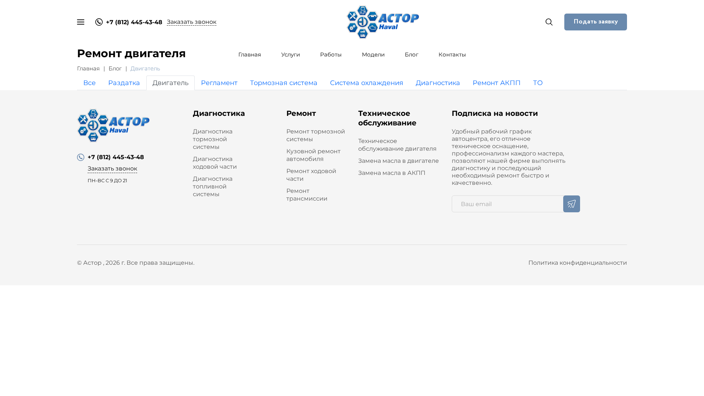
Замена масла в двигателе (398, 160)
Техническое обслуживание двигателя (397, 145)
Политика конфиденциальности (577, 262)
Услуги (290, 54)
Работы (331, 54)
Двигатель (170, 83)
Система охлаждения (366, 83)
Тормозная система (284, 83)
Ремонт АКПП (497, 83)
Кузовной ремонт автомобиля (313, 155)
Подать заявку (595, 21)
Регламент (219, 83)
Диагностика (438, 83)
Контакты (452, 54)
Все (89, 83)
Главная (249, 54)
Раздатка (124, 83)
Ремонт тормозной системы (315, 135)
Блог (411, 54)
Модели (373, 54)
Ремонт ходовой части (311, 175)
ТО (538, 83)
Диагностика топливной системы (212, 186)
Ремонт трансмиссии (306, 194)
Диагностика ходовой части (215, 162)
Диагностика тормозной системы (212, 139)
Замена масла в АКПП (391, 172)
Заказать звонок (191, 21)
